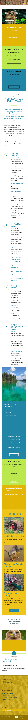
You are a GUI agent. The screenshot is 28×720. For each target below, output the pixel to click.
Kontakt (4, 692)
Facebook (20, 351)
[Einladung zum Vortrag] (14, 582)
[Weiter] (25, 16)
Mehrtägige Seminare (16, 175)
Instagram (13, 351)
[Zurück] (3, 16)
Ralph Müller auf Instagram (10, 695)
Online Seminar (16, 247)
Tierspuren (13, 313)
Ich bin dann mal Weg (14, 536)
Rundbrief (13, 339)
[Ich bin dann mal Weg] (14, 525)
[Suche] (21, 2)
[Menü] (24, 2)
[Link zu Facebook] (21, 718)
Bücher (14, 246)
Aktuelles (13, 331)
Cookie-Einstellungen (7, 682)
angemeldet (9, 668)
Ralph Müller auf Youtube (10, 699)
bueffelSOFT (20, 716)
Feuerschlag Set (14, 305)
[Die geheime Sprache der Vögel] (14, 553)
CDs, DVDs (19, 246)
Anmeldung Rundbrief (7, 693)
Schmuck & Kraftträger (16, 290)
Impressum (4, 681)
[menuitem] (21, 2)
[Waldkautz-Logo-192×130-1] (11, 2)
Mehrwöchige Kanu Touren (17, 183)
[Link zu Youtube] (23, 718)
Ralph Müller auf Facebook (10, 697)
